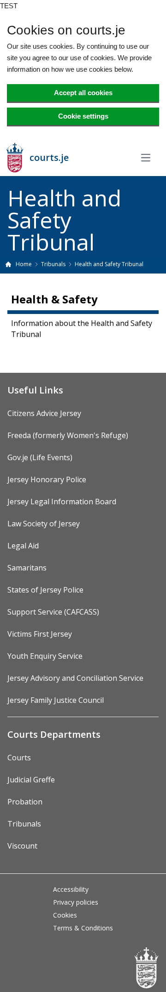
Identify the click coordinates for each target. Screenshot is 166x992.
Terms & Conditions (83, 928)
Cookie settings (83, 116)
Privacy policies (75, 902)
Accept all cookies (83, 93)
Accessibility (71, 889)
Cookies (65, 915)
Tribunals (53, 264)
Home (24, 264)
